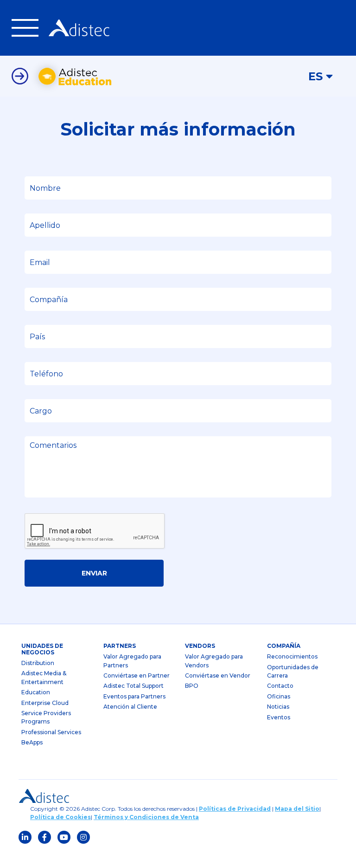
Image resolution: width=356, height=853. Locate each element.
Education (35, 692)
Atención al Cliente (130, 706)
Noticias (278, 706)
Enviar (94, 573)
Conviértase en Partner (136, 675)
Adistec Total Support (133, 685)
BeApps (32, 742)
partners (119, 645)
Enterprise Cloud (45, 702)
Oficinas (278, 696)
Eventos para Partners (134, 696)
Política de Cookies (60, 817)
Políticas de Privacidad (235, 808)
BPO (191, 685)
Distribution (37, 662)
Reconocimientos (292, 656)
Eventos (278, 717)
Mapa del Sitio (297, 808)
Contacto (280, 685)
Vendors (200, 645)
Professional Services (51, 732)
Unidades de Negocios (42, 649)
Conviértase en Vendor (217, 675)
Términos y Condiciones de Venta (146, 817)
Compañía (283, 645)
